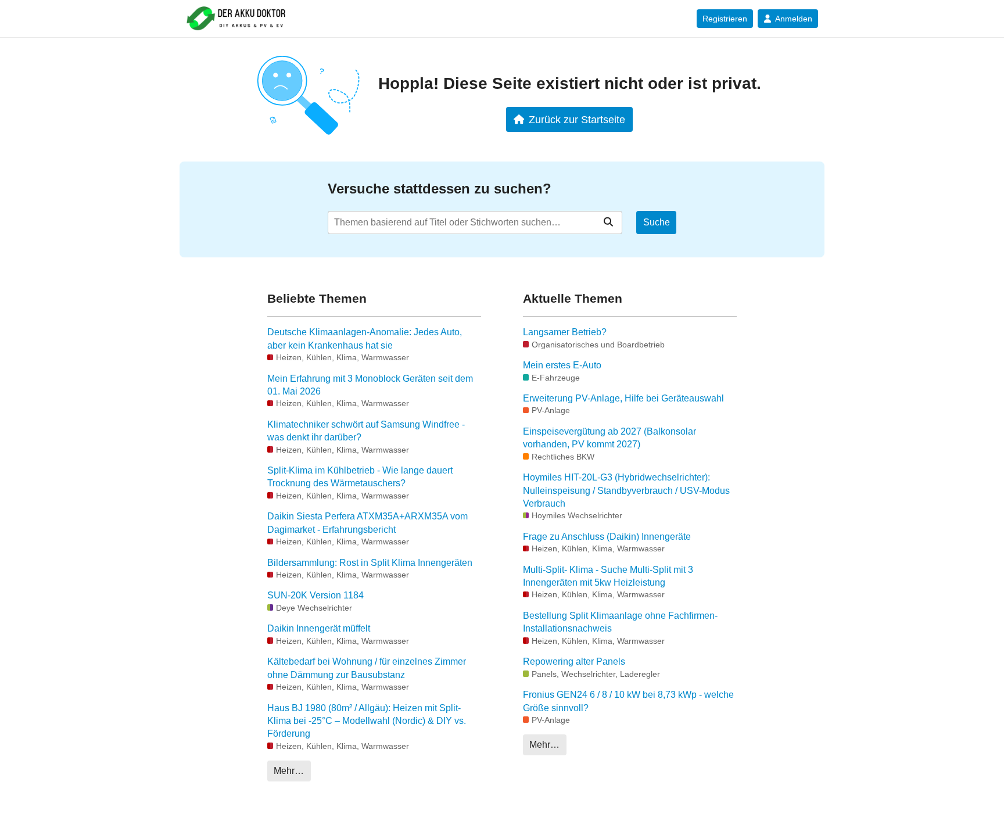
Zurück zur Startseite (577, 119)
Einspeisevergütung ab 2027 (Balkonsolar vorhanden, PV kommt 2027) (609, 437)
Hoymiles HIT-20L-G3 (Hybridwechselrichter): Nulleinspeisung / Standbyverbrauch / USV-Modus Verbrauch (626, 490)
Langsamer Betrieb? (565, 332)
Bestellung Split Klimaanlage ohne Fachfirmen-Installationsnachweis (620, 622)
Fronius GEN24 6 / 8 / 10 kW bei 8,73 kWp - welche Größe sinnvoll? (628, 701)
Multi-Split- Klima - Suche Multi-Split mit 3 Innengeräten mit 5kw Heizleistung (608, 576)
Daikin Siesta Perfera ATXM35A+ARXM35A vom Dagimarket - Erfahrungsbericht (367, 522)
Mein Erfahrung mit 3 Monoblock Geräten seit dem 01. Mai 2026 (370, 385)
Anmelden (793, 18)
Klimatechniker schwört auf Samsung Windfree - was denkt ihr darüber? (366, 430)
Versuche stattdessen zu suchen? (439, 188)
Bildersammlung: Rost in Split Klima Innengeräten (369, 563)
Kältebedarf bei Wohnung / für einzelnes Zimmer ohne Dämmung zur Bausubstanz (366, 668)
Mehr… (289, 771)
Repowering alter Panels (574, 661)
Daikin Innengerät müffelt (318, 628)
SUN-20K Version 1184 (315, 595)
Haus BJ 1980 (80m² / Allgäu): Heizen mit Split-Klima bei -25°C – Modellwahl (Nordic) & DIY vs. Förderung (366, 721)
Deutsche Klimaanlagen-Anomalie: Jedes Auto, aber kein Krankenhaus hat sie (364, 338)
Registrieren (724, 18)
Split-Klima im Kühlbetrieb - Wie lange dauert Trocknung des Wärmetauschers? (360, 476)
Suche (656, 222)
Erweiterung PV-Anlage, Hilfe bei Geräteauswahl (623, 398)
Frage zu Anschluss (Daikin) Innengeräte (607, 537)
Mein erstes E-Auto (562, 365)
